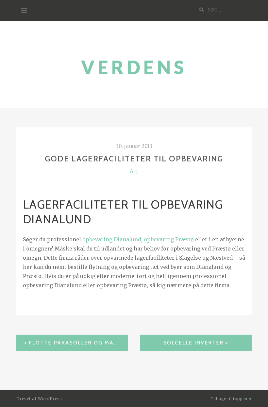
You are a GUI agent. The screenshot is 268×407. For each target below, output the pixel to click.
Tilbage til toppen (229, 398)
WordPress (50, 398)
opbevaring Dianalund (111, 239)
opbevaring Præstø (169, 239)
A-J (134, 171)
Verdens (134, 67)
